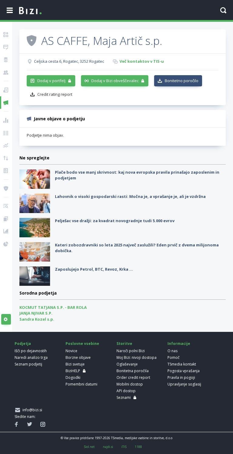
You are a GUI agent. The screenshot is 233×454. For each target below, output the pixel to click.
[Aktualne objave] (6, 90)
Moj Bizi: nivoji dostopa (136, 357)
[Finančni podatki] (6, 120)
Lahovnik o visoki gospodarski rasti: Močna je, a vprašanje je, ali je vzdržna (130, 196)
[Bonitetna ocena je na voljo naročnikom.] (31, 40)
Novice (71, 350)
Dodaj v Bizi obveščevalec (115, 80)
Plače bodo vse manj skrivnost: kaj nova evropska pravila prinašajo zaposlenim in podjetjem (137, 175)
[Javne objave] (6, 102)
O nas (172, 350)
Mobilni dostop (129, 384)
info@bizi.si (31, 409)
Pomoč (173, 357)
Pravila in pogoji (181, 377)
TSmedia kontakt (181, 364)
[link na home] (30, 11)
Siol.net (89, 447)
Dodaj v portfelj (51, 80)
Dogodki (73, 377)
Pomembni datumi (81, 384)
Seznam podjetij (28, 364)
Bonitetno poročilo (181, 80)
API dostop (126, 390)
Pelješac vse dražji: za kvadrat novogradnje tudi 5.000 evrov (114, 220)
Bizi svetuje (75, 364)
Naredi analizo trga (31, 357)
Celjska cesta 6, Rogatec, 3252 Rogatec (69, 61)
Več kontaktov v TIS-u (142, 61)
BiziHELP (73, 370)
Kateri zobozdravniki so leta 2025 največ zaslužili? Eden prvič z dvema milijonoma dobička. (137, 248)
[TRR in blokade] (6, 59)
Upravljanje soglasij (184, 384)
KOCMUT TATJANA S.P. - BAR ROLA (53, 307)
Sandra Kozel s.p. (36, 319)
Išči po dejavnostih (31, 350)
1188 (138, 447)
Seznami (123, 397)
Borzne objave (78, 357)
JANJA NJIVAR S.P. (35, 313)
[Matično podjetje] (6, 47)
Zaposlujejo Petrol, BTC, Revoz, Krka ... (94, 269)
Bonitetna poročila (132, 370)
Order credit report (133, 377)
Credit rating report (54, 94)
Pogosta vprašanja (183, 370)
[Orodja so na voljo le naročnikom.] (6, 319)
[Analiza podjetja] (6, 206)
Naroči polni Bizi (130, 350)
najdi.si (108, 447)
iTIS (124, 447)
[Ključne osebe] (6, 72)
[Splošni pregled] (6, 34)
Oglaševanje (127, 364)
